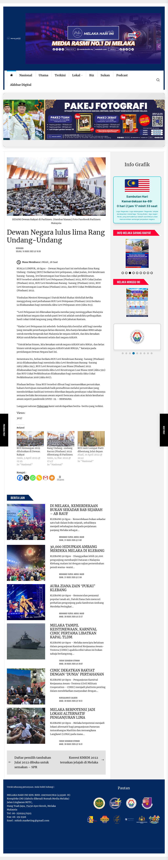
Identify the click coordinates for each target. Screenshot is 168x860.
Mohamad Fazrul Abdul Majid (71, 537)
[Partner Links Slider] (137, 336)
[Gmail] (45, 478)
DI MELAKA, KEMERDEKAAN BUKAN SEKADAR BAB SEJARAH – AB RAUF (76, 510)
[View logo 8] (148, 353)
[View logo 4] (134, 353)
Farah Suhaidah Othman (69, 660)
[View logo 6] (141, 353)
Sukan (105, 75)
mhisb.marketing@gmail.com (32, 820)
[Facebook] (20, 478)
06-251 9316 (19, 816)
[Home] (11, 75)
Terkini (60, 75)
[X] (26, 478)
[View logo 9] (152, 353)
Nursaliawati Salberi (68, 697)
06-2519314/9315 (21, 813)
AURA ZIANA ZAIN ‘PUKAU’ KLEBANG (72, 588)
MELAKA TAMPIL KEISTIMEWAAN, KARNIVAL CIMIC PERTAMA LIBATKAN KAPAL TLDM (73, 631)
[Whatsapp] (33, 478)
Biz (91, 75)
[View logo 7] (144, 353)
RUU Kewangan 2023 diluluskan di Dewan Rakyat (28, 451)
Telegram (42, 406)
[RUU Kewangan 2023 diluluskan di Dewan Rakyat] (30, 438)
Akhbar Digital (20, 85)
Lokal (76, 75)
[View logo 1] (123, 353)
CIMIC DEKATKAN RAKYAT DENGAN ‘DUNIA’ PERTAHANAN (77, 672)
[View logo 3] (130, 353)
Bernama (19, 248)
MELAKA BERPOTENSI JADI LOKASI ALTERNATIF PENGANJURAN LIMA (72, 714)
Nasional (25, 75)
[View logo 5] (137, 353)
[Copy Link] (39, 478)
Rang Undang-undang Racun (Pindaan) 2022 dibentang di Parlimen (60, 451)
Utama (43, 75)
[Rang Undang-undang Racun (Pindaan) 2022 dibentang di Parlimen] (60, 438)
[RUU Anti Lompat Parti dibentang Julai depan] (91, 438)
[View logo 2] (126, 353)
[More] (52, 478)
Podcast (122, 75)
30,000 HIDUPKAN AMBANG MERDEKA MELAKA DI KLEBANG (77, 549)
